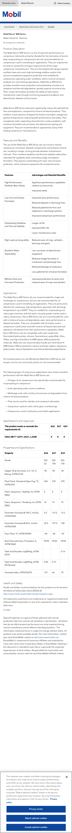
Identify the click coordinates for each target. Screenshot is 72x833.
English (51, 26)
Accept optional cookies (36, 827)
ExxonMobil (9, 26)
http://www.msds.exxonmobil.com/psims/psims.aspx (28, 593)
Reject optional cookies (36, 818)
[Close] (66, 777)
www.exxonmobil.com (48, 637)
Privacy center (36, 809)
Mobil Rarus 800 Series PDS (31, 26)
